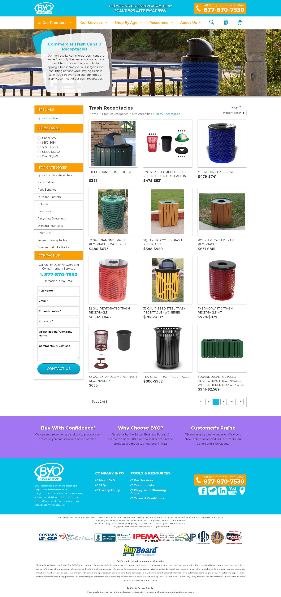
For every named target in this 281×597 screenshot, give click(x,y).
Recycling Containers (51, 218)
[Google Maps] (242, 494)
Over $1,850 (50, 156)
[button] (55, 22)
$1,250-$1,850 (51, 152)
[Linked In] (222, 494)
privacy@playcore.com (182, 592)
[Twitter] (213, 494)
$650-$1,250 (50, 147)
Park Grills (43, 233)
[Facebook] (203, 494)
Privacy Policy (189, 576)
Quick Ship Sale (47, 118)
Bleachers (44, 211)
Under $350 (50, 138)
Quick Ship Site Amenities (54, 175)
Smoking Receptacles (52, 240)
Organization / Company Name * (55, 333)
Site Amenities (142, 114)
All (232, 401)
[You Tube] (232, 494)
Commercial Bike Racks (53, 247)
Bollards (42, 204)
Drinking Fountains (50, 225)
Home (93, 114)
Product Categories (115, 114)
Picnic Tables (46, 182)
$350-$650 (49, 142)
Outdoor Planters (49, 197)
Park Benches (46, 189)
